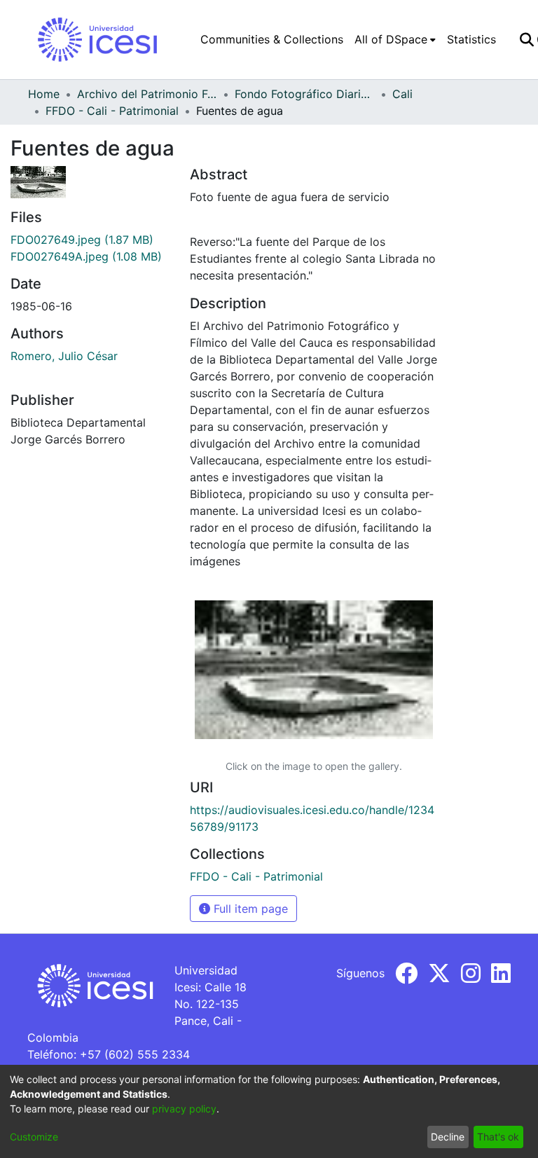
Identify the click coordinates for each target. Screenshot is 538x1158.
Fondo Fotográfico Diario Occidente (305, 94)
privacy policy (184, 1109)
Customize (34, 1137)
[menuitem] (395, 39)
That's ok (498, 1137)
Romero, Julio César (64, 356)
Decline (447, 1137)
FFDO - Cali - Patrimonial (112, 111)
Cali (402, 94)
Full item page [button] (249, 909)
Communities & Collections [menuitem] (271, 39)
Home (44, 94)
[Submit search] (526, 39)
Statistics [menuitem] (471, 39)
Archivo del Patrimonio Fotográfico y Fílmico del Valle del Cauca (147, 94)
